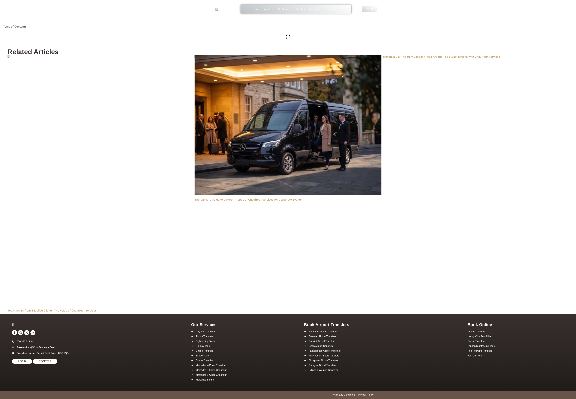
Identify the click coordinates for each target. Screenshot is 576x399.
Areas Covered (316, 9)
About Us (268, 9)
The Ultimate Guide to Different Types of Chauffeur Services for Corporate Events (248, 199)
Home (257, 9)
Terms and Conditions (343, 394)
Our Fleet (300, 9)
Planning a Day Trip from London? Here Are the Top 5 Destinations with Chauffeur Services (440, 56)
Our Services (284, 9)
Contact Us (334, 9)
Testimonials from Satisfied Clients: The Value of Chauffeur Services (52, 310)
